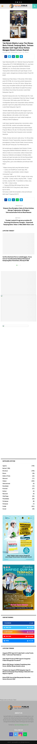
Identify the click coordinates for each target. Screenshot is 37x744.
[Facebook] (11, 734)
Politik (4, 506)
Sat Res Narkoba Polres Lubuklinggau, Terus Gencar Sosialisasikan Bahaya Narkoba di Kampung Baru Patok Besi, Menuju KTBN (17, 258)
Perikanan (5, 501)
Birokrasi (5, 471)
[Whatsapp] (25, 734)
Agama (5, 465)
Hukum (8, 40)
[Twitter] (16, 734)
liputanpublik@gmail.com (22, 724)
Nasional (5, 493)
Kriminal (5, 488)
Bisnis (4, 473)
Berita (4, 40)
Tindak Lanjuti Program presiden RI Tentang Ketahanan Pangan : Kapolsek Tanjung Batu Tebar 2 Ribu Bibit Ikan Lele (18, 222)
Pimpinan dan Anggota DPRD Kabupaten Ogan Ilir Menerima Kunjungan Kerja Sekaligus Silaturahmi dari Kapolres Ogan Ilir (18, 671)
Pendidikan (6, 498)
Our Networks (8, 617)
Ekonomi (5, 478)
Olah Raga (5, 496)
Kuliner (5, 491)
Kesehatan (6, 486)
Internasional (6, 483)
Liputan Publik (7, 52)
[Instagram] (20, 734)
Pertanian (5, 504)
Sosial (4, 509)
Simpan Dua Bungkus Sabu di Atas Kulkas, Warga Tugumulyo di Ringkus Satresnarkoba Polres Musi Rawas (18, 210)
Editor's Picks (6, 476)
